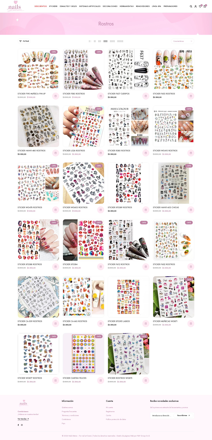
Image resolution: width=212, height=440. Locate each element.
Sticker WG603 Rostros (75, 207)
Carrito (108, 415)
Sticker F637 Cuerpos (118, 94)
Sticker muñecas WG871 (165, 321)
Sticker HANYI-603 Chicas (166, 207)
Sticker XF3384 (70, 264)
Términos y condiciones (70, 415)
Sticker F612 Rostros (119, 264)
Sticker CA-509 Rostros (30, 321)
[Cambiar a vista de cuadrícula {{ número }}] (94, 41)
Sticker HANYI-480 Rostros (31, 150)
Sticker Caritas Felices (74, 378)
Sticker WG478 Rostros (30, 207)
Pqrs (63, 423)
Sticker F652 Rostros (164, 264)
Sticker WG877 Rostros (30, 378)
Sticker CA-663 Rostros (75, 321)
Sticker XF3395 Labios (119, 321)
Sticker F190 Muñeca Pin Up (32, 94)
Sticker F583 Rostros (74, 94)
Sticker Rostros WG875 (120, 378)
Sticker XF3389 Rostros (120, 207)
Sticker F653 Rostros (164, 94)
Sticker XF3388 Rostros (30, 264)
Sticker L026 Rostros (74, 150)
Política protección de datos (116, 419)
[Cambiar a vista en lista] (90, 41)
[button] (31, 85)
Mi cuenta (109, 407)
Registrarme (110, 411)
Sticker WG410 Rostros (165, 150)
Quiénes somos (67, 407)
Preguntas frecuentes (69, 411)
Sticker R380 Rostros (119, 150)
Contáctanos (66, 419)
